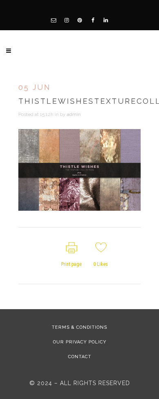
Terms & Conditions (79, 327)
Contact (79, 356)
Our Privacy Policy (79, 342)
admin (74, 114)
